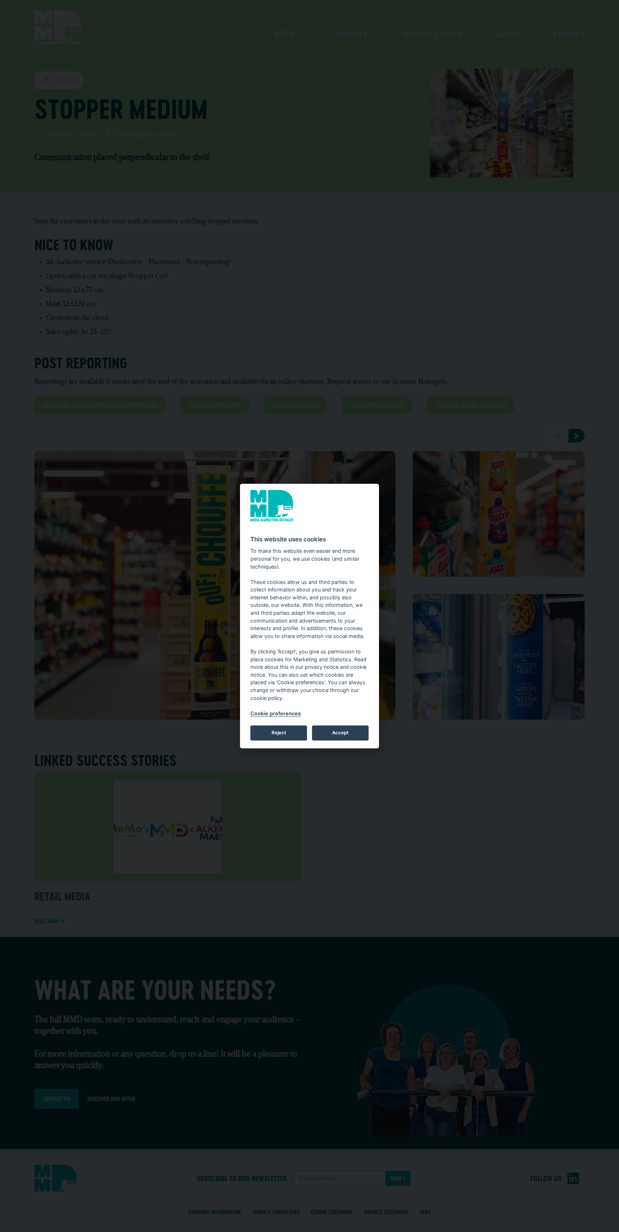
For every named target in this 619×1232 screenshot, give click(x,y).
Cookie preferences (275, 713)
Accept (340, 732)
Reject (279, 732)
